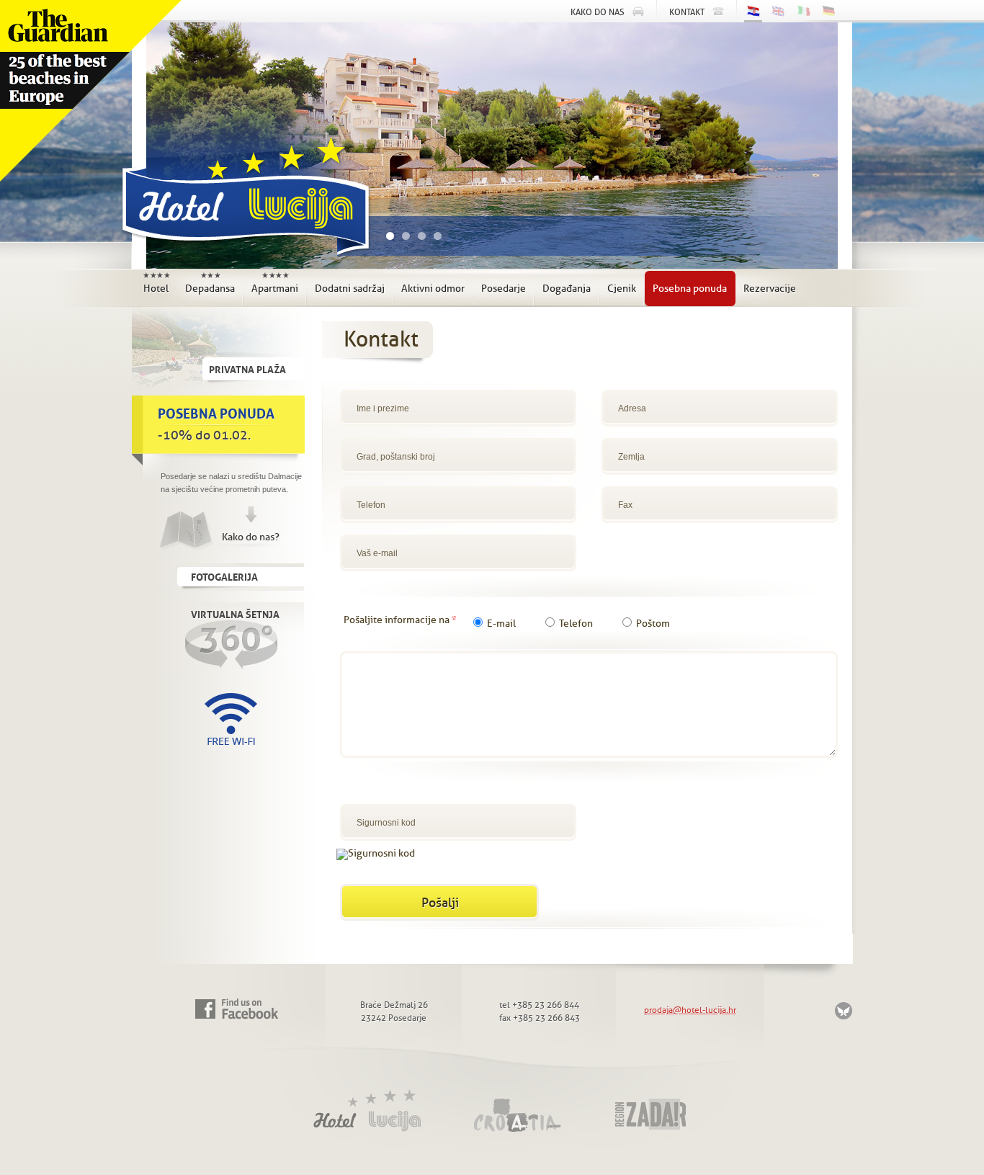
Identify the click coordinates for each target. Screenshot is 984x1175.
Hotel (156, 283)
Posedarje (503, 288)
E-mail (501, 623)
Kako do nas (598, 12)
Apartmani (274, 283)
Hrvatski (753, 12)
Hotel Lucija (243, 201)
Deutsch (829, 11)
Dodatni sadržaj (350, 288)
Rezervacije (769, 288)
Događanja (566, 288)
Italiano (804, 11)
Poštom (653, 623)
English (778, 11)
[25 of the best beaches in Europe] (91, 91)
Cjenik (621, 288)
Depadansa (210, 283)
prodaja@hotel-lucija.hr (690, 1010)
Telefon (576, 623)
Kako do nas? (250, 537)
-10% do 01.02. (216, 422)
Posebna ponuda (690, 288)
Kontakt (687, 12)
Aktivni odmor (433, 288)
